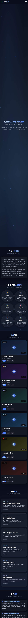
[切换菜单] (26, 2)
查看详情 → (5, 509)
